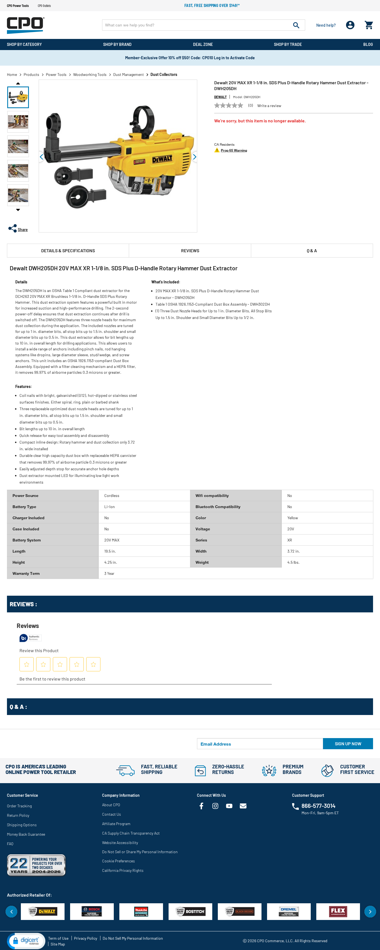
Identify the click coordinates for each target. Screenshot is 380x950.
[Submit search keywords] (296, 25)
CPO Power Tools (18, 6)
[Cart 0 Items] (369, 23)
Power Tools (56, 74)
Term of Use (58, 938)
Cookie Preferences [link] (118, 861)
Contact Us (111, 814)
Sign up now (348, 743)
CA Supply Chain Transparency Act (131, 833)
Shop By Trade (288, 44)
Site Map (58, 944)
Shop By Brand (117, 44)
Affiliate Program (116, 823)
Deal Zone (203, 44)
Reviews (190, 250)
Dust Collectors (163, 74)
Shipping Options (22, 824)
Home (12, 74)
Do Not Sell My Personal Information (133, 938)
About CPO (111, 804)
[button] (18, 97)
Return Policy (18, 815)
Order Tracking (19, 805)
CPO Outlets (44, 6)
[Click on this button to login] (350, 25)
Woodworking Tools (90, 74)
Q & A (312, 250)
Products (31, 74)
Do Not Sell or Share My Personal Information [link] (140, 851)
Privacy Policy (85, 938)
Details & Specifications (68, 250)
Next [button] (18, 209)
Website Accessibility (120, 842)
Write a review (269, 106)
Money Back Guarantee (26, 834)
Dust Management (128, 74)
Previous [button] (18, 83)
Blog (368, 44)
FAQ (10, 843)
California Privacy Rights (123, 870)
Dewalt (220, 97)
